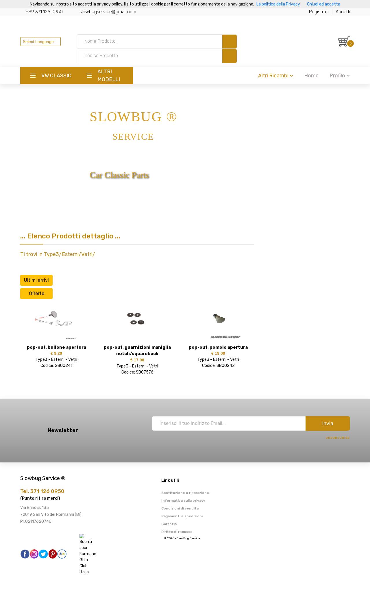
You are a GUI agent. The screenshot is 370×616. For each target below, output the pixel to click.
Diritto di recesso (177, 532)
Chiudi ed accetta (323, 4)
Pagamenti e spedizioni (182, 516)
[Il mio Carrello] (344, 41)
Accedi (343, 11)
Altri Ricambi (273, 75)
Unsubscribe (338, 438)
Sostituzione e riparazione (185, 493)
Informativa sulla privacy (183, 501)
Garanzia (169, 524)
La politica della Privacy (278, 4)
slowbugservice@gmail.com (107, 11)
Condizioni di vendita (180, 508)
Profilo (337, 75)
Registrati (319, 11)
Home (311, 75)
